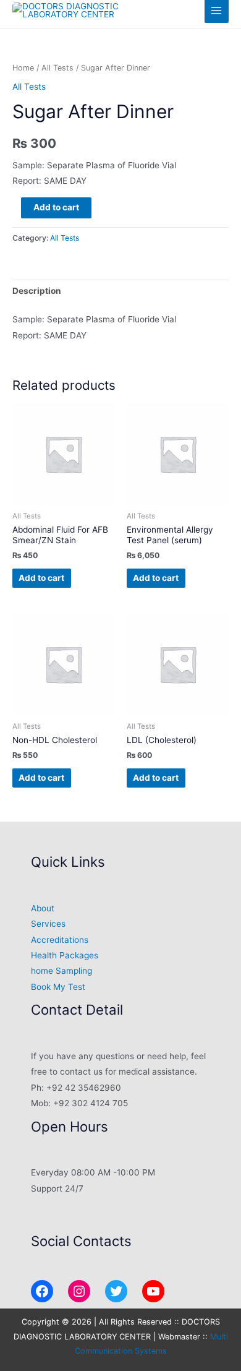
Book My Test (58, 987)
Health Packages (64, 955)
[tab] (120, 292)
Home (23, 67)
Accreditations (59, 940)
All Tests (57, 67)
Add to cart (56, 207)
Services (48, 924)
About (42, 908)
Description (36, 291)
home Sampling (61, 971)
